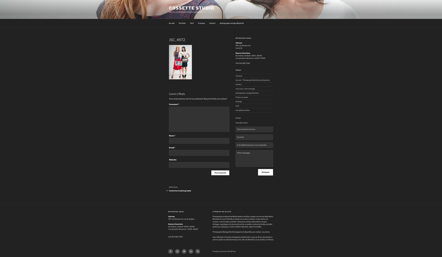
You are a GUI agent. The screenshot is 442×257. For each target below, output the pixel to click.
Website (172, 160)
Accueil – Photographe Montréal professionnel (253, 80)
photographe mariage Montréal (232, 23)
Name (172, 136)
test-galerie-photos (243, 110)
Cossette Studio (191, 8)
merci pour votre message (245, 89)
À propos (201, 23)
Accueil (171, 23)
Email (172, 148)
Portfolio (182, 23)
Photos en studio (242, 97)
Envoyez (265, 172)
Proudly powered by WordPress (224, 251)
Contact (212, 23)
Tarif (192, 23)
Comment (174, 104)
